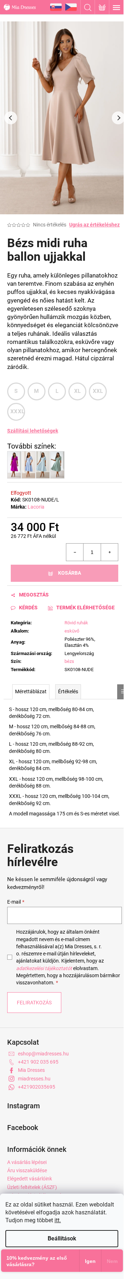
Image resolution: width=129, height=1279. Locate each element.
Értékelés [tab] (68, 691)
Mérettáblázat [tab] (31, 691)
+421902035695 (36, 1087)
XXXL (17, 411)
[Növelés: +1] (109, 552)
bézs (69, 661)
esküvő (71, 631)
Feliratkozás (34, 1002)
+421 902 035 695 (38, 1062)
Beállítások (62, 1238)
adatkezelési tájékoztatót (44, 968)
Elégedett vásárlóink (29, 1178)
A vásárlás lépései (27, 1162)
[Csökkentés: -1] (74, 552)
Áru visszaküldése (27, 1170)
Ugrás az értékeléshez (94, 225)
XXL (98, 391)
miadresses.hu (34, 1078)
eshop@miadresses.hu (43, 1053)
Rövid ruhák (76, 622)
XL (77, 391)
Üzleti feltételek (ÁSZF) (32, 1187)
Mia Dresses (31, 1070)
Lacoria (36, 507)
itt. (57, 1220)
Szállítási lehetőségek (32, 431)
